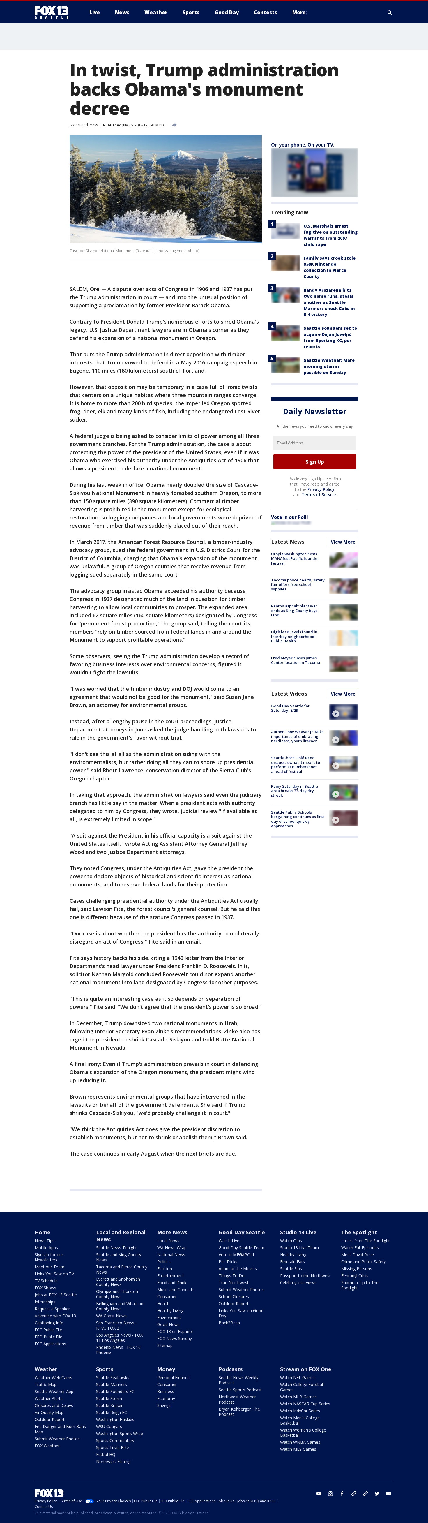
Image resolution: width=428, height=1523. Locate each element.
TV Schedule (46, 1281)
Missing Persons (356, 1268)
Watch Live (229, 1240)
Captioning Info (49, 1322)
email (388, 1493)
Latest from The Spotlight (365, 1240)
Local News (168, 1240)
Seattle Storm (109, 1398)
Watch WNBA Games (300, 1442)
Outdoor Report (234, 1303)
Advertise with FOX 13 (55, 1315)
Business (165, 1391)
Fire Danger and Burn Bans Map (60, 1429)
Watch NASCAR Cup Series (305, 1403)
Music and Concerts (175, 1289)
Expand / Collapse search (389, 12)
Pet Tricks (228, 1261)
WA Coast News (111, 1315)
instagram (330, 1493)
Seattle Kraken (109, 1405)
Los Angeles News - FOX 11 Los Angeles (119, 1337)
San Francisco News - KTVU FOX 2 (116, 1325)
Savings (164, 1405)
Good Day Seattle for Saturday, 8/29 (290, 708)
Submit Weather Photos (241, 1289)
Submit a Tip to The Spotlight (360, 1285)
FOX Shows (45, 1288)
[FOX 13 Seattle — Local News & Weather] (54, 13)
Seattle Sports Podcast (240, 1389)
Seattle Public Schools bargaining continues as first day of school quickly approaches (297, 819)
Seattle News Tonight (116, 1247)
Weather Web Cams (53, 1377)
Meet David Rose (357, 1254)
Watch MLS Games (298, 1449)
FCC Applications (50, 1343)
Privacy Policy (321, 489)
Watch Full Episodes (360, 1247)
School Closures (234, 1296)
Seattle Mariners (111, 1384)
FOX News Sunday (174, 1338)
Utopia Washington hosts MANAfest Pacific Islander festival (295, 558)
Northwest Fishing (113, 1461)
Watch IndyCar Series (300, 1410)
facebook (342, 1493)
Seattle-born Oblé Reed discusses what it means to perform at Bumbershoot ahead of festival (295, 764)
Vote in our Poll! (289, 517)
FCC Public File (48, 1329)
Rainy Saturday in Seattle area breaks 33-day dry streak (294, 791)
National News (171, 1254)
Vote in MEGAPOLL (237, 1254)
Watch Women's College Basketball (303, 1432)
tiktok (353, 1493)
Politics (164, 1261)
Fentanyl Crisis (354, 1275)
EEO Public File (48, 1336)
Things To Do (232, 1275)
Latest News (287, 541)
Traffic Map (45, 1384)
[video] (343, 712)
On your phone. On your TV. (302, 145)
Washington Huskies (115, 1419)
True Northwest (234, 1282)
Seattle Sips (291, 1268)
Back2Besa (229, 1322)
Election (164, 1268)
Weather (46, 1369)
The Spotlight (359, 1232)
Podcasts (231, 1369)
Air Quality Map (49, 1412)
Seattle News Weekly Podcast (238, 1380)
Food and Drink (171, 1282)
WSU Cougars (109, 1426)
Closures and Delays (54, 1405)
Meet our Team (49, 1267)
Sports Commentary (115, 1440)
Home (42, 1232)
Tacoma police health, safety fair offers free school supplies (298, 584)
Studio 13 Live (298, 1232)
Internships (45, 1302)
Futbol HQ (105, 1454)
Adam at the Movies (238, 1268)
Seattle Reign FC (111, 1412)
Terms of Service (319, 495)
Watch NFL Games (298, 1377)
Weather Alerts (49, 1398)
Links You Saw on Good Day (241, 1313)
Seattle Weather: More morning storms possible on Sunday (329, 366)
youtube (318, 1493)
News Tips (44, 1240)
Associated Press (84, 124)
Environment (169, 1317)
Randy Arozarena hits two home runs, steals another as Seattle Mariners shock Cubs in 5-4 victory (329, 302)
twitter (377, 1493)
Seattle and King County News (118, 1257)
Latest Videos (289, 693)
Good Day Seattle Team (241, 1247)
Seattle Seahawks (112, 1377)
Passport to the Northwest (305, 1275)
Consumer (167, 1296)
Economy (166, 1398)
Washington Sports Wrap (119, 1433)
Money (166, 1369)
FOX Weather (47, 1445)
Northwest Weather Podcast (237, 1399)
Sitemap (165, 1345)
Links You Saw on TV (54, 1274)
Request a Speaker (52, 1309)
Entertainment (170, 1275)
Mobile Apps (46, 1247)
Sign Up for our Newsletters (49, 1257)
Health (163, 1303)
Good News (168, 1324)
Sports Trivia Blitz (112, 1447)
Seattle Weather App (54, 1391)
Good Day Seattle (242, 1232)
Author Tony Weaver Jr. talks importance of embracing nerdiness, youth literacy (297, 736)
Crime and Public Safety (363, 1261)
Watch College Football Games (302, 1387)
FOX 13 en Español (175, 1331)
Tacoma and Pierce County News (121, 1269)
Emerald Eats (292, 1261)
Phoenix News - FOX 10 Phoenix (118, 1349)
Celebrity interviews (298, 1282)
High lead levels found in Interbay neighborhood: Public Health (294, 637)
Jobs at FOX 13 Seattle (56, 1295)
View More (343, 542)
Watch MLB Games (298, 1396)
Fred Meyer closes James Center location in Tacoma (295, 660)
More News (172, 1232)
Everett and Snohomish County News (118, 1281)
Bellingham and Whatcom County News (120, 1306)
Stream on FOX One (305, 1369)
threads (365, 1493)
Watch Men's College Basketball (300, 1420)
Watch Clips (291, 1240)
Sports (104, 1369)
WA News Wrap (172, 1247)
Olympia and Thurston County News (117, 1293)
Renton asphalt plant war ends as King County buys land (294, 610)
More (299, 12)
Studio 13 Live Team (299, 1247)
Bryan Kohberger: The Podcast (239, 1411)
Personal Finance (173, 1377)
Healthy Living (170, 1310)
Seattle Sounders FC (115, 1391)
